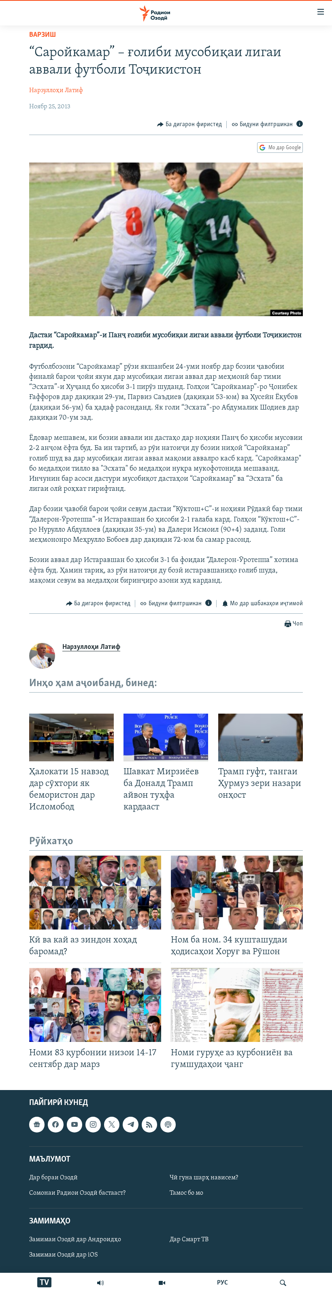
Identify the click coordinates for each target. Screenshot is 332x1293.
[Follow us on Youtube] (74, 1124)
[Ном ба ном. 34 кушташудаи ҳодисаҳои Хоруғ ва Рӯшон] (237, 893)
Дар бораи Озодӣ (53, 1178)
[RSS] (149, 1124)
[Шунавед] (100, 1283)
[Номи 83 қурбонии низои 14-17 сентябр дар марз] (95, 1005)
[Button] (189, 124)
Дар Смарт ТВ (189, 1239)
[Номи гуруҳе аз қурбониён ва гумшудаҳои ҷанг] (237, 1005)
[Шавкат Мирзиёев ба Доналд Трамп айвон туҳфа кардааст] (165, 737)
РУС (222, 1283)
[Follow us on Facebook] (55, 1124)
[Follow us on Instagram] (93, 1124)
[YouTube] (162, 1283)
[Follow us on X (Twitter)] (111, 1124)
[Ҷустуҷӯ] (283, 1283)
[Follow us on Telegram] (130, 1124)
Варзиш (42, 35)
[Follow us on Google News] (37, 1124)
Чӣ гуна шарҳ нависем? (204, 1178)
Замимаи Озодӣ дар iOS (63, 1255)
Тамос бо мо (186, 1193)
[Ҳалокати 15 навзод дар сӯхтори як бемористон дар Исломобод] (71, 737)
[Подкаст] (168, 1124)
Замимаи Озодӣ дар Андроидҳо (75, 1239)
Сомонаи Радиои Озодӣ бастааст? (77, 1193)
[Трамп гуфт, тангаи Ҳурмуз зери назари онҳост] (260, 737)
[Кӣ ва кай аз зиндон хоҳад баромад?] (95, 893)
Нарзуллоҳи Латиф (56, 90)
